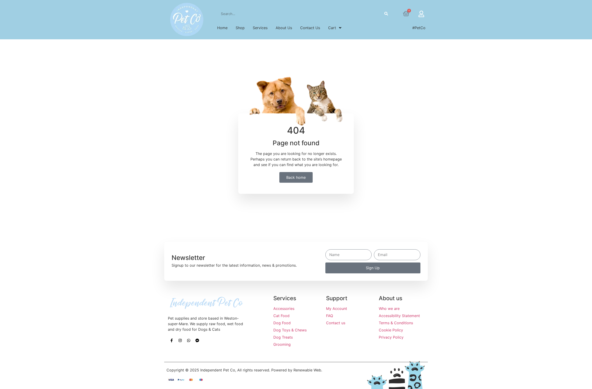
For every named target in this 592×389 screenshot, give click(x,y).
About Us (284, 27)
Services (260, 27)
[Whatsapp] (188, 340)
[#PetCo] (400, 28)
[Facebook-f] (171, 340)
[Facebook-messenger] (197, 340)
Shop (240, 27)
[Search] (386, 13)
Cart (332, 27)
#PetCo (419, 27)
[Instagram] (180, 340)
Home (222, 27)
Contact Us (310, 27)
